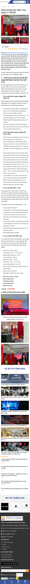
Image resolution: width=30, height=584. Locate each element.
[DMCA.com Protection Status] (17, 578)
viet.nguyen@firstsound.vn (9, 534)
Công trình (4, 549)
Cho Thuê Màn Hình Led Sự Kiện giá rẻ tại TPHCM (14, 488)
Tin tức (3, 462)
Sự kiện (13, 6)
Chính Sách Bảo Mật (7, 554)
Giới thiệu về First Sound (7, 542)
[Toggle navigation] (28, 2)
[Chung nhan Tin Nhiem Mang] (8, 574)
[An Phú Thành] (11, 578)
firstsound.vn (10, 536)
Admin (6, 46)
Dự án (9, 6)
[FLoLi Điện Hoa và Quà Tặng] (19, 574)
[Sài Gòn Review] (4, 578)
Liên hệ (4, 544)
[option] (15, 25)
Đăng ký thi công (6, 546)
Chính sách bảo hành (7, 557)
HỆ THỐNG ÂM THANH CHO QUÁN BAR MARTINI (13, 425)
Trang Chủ (4, 6)
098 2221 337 (6, 531)
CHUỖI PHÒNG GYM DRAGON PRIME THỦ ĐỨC (13, 384)
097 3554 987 (13, 531)
